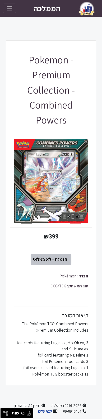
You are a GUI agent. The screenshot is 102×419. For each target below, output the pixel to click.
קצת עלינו (45, 411)
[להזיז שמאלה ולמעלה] (4, 412)
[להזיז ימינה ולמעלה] (7, 412)
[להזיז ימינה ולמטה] (7, 414)
